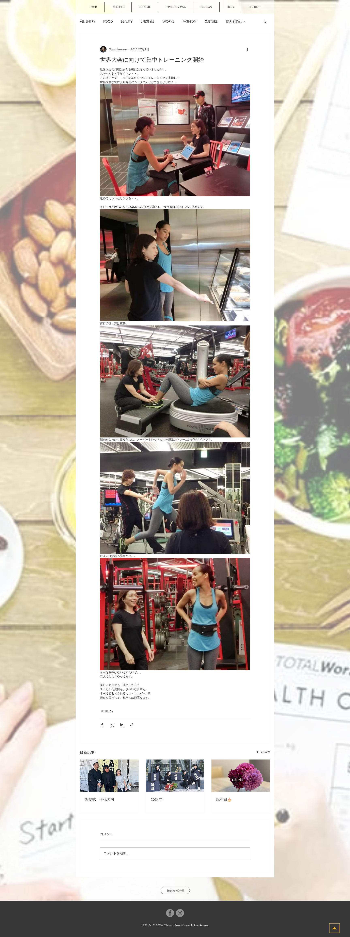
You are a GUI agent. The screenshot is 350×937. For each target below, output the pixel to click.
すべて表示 (263, 751)
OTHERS (107, 711)
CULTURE (211, 22)
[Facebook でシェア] (102, 725)
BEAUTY (126, 22)
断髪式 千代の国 (99, 800)
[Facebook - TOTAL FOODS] (170, 913)
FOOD (108, 22)
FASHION (189, 22)
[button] (265, 21)
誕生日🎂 (224, 800)
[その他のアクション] (247, 49)
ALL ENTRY (87, 22)
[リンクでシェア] (132, 725)
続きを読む (234, 22)
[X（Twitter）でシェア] (112, 725)
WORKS (168, 22)
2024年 (156, 800)
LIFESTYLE (147, 22)
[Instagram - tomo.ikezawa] (180, 913)
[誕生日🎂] (240, 776)
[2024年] (175, 776)
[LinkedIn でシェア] (122, 725)
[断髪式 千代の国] (109, 776)
